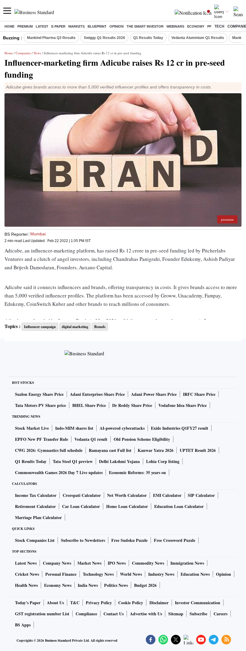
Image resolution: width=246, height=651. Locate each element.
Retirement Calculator (35, 506)
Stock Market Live (32, 428)
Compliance (86, 614)
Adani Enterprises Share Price (97, 394)
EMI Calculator (167, 495)
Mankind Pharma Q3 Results (51, 38)
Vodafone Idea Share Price (182, 405)
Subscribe (198, 614)
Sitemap (175, 614)
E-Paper (58, 26)
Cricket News (27, 574)
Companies (23, 53)
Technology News (98, 574)
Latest (42, 26)
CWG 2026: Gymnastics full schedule (48, 450)
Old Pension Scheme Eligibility (142, 439)
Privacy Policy (99, 602)
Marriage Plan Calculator (38, 517)
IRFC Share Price (199, 394)
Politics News (116, 585)
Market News (89, 563)
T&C (75, 602)
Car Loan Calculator (81, 506)
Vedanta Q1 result (90, 439)
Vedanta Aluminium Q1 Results (197, 38)
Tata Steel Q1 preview (73, 461)
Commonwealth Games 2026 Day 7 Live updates (59, 472)
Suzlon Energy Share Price (39, 394)
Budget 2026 (145, 585)
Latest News (26, 563)
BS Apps (23, 625)
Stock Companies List (35, 540)
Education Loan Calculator (179, 506)
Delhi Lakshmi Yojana (119, 461)
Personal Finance (60, 574)
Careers (220, 614)
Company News (57, 563)
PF (209, 26)
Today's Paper (27, 602)
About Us (55, 602)
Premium (25, 26)
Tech (219, 26)
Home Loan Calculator (127, 506)
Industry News (161, 574)
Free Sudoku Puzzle (129, 540)
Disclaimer (159, 602)
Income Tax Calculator (35, 495)
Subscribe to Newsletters (83, 540)
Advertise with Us (146, 614)
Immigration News (187, 563)
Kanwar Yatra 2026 (155, 450)
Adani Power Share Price (154, 394)
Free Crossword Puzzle (174, 540)
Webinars (175, 26)
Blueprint (97, 26)
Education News (195, 574)
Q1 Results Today (148, 38)
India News (88, 585)
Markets (76, 26)
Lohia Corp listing (162, 461)
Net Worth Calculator (127, 495)
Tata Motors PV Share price (40, 405)
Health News (26, 585)
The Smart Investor (145, 26)
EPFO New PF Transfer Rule (41, 439)
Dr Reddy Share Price (132, 405)
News (37, 53)
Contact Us (114, 614)
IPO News (117, 563)
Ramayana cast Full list (110, 450)
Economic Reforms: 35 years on (137, 472)
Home (9, 26)
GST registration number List (42, 614)
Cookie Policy (130, 602)
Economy (195, 26)
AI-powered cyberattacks (122, 428)
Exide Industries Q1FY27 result (179, 428)
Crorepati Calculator (82, 495)
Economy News (57, 585)
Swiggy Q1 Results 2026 (104, 38)
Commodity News (148, 563)
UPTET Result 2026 (198, 450)
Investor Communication (197, 602)
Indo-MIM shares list (74, 428)
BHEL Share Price (89, 405)
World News (131, 574)
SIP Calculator (201, 495)
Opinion (117, 26)
